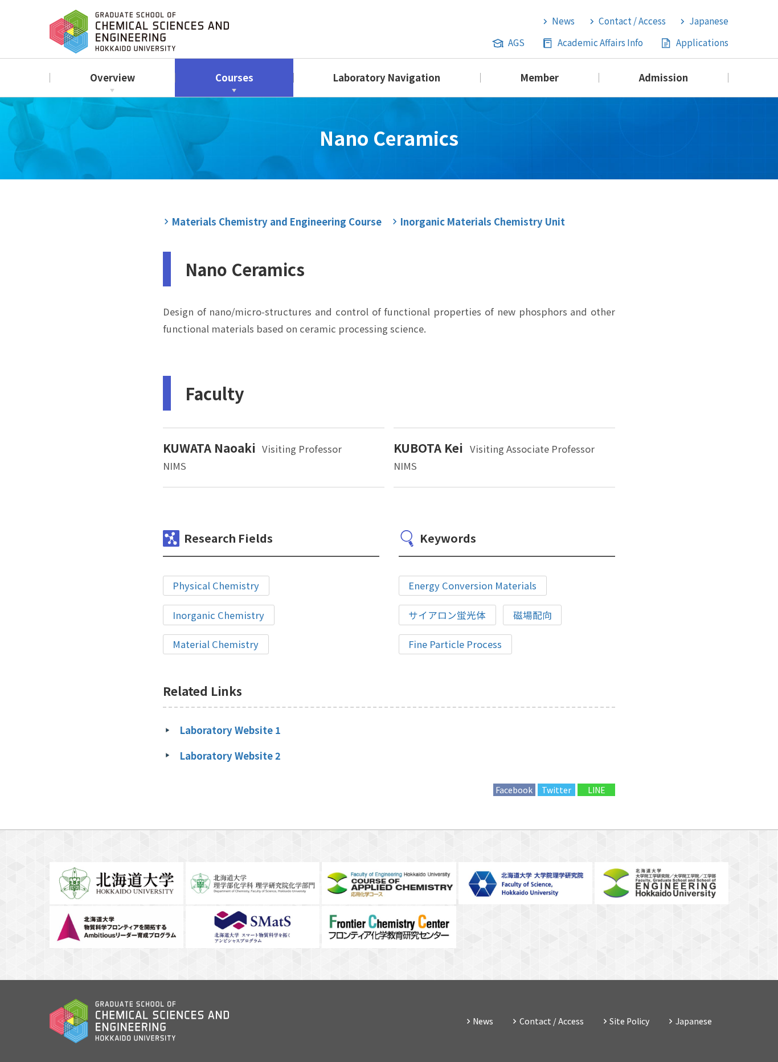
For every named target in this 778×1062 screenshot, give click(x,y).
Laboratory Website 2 (230, 755)
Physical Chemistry (216, 585)
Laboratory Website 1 (230, 730)
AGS (516, 42)
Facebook (514, 790)
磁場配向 (532, 615)
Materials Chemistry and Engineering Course (277, 221)
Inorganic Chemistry (218, 615)
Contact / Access (632, 20)
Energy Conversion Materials (472, 585)
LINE (596, 790)
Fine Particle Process (455, 644)
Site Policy (629, 1021)
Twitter (556, 790)
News (563, 20)
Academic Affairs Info (600, 42)
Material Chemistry (216, 644)
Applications (702, 42)
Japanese (708, 20)
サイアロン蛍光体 (447, 615)
